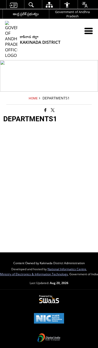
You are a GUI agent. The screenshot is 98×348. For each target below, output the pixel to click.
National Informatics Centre (66, 269)
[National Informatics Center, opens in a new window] (49, 318)
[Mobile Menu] (88, 30)
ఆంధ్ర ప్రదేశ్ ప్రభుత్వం (26, 14)
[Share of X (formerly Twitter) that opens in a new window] (53, 110)
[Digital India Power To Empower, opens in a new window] (49, 338)
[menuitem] (13, 4)
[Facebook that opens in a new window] (45, 110)
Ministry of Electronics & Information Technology (34, 274)
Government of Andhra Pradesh (72, 14)
